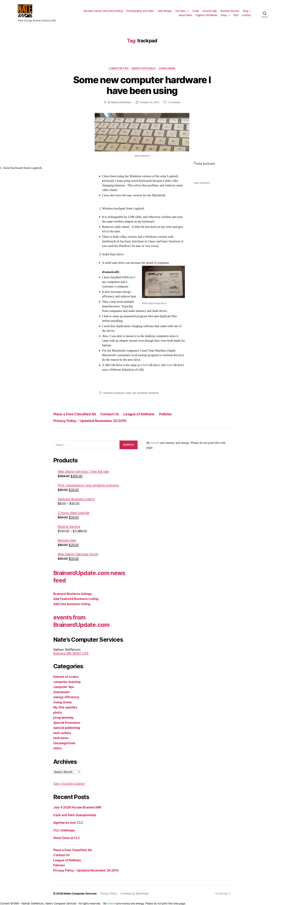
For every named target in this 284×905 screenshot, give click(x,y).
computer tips (119, 68)
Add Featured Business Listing (76, 599)
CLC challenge (64, 830)
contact (246, 15)
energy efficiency (143, 68)
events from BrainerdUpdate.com (81, 621)
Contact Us (109, 414)
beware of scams (66, 677)
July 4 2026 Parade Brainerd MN (77, 807)
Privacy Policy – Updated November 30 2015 (89, 421)
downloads (61, 692)
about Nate (185, 15)
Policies (165, 414)
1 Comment (174, 102)
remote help (209, 10)
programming (63, 717)
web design (165, 10)
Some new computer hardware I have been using (142, 85)
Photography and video (140, 10)
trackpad (153, 392)
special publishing (66, 728)
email (195, 10)
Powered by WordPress (135, 893)
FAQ (235, 15)
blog (245, 10)
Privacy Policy (108, 893)
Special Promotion (66, 723)
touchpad (142, 392)
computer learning (66, 682)
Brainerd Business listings (72, 594)
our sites (180, 10)
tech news (61, 738)
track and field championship (74, 815)
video (57, 748)
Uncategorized (64, 743)
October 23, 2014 (149, 102)
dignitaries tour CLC (68, 822)
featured (108, 392)
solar (128, 392)
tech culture (62, 733)
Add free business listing (71, 604)
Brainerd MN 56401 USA (70, 653)
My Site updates (65, 707)
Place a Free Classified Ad (74, 414)
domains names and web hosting (103, 10)
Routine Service (230, 10)
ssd (134, 392)
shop (224, 15)
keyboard (119, 392)
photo (57, 712)
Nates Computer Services (80, 893)
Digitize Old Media (206, 15)
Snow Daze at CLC (66, 838)
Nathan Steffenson (121, 102)
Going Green (167, 68)
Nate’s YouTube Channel (69, 784)
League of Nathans (139, 414)
